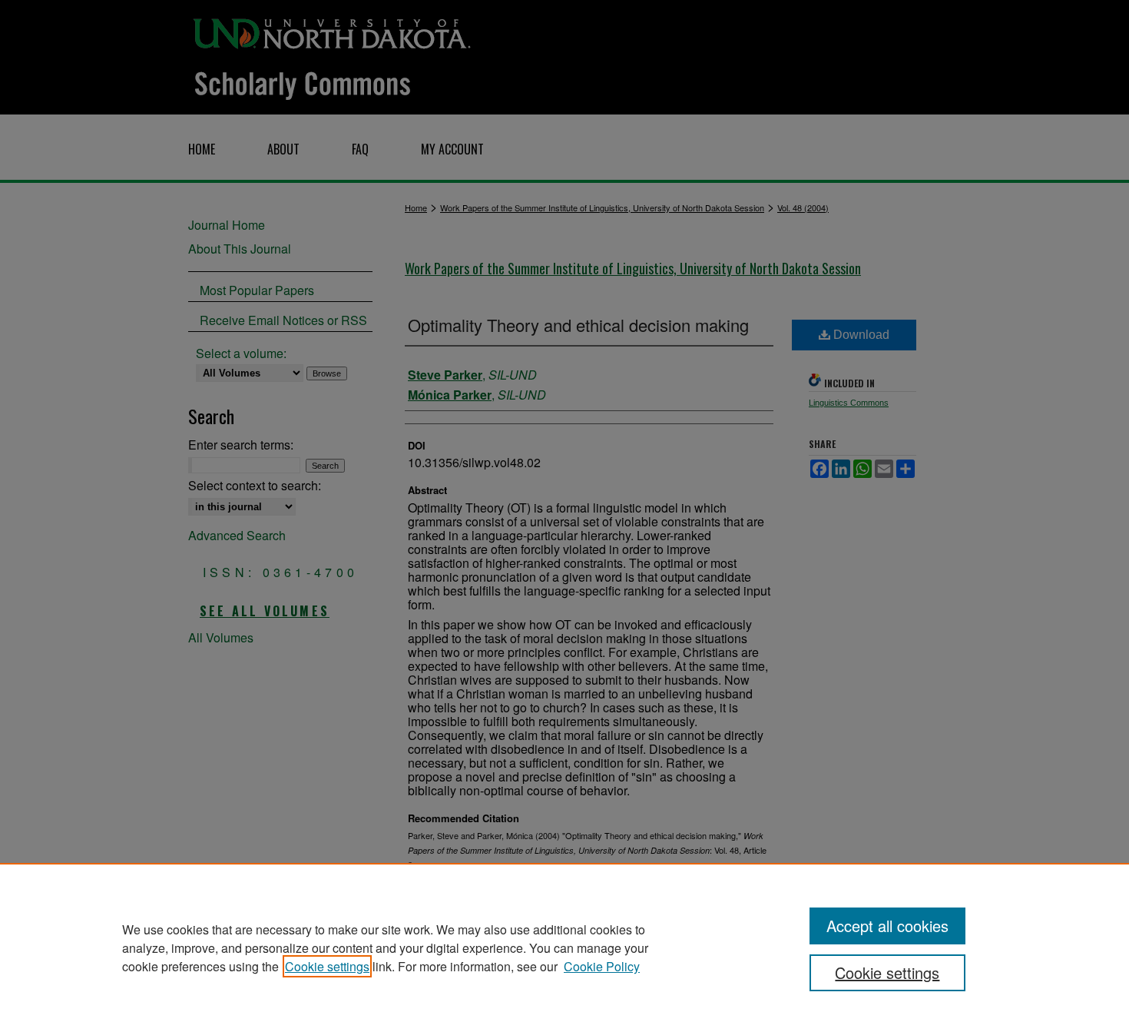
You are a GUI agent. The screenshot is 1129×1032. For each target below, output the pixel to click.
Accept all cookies (887, 925)
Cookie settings (327, 966)
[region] (564, 947)
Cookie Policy (602, 966)
